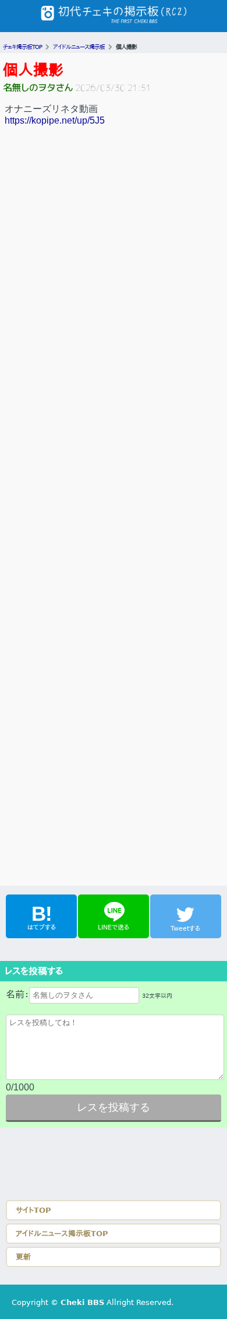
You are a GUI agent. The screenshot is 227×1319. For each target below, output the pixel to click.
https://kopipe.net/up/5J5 (55, 120)
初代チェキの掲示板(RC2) (113, 16)
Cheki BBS (82, 1302)
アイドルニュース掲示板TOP (62, 1233)
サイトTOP (33, 1210)
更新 (23, 1257)
